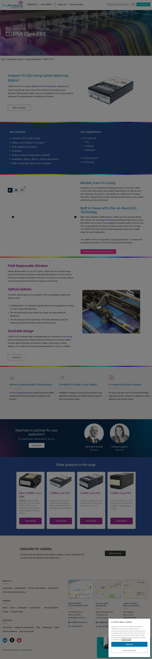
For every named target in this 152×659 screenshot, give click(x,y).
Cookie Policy (126, 639)
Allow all (129, 644)
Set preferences (129, 650)
